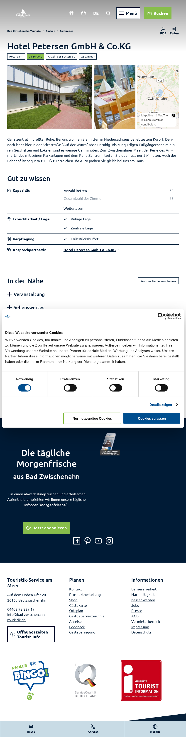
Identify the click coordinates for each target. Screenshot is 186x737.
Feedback (77, 626)
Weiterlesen (73, 208)
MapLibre (147, 115)
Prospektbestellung (85, 594)
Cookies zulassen (152, 418)
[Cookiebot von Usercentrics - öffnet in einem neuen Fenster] (161, 316)
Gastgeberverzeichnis (86, 616)
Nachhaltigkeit (143, 594)
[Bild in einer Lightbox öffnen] (110, 444)
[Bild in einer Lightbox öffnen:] (114, 97)
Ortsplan (76, 610)
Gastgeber (66, 31)
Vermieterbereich (145, 621)
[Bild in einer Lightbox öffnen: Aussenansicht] (49, 97)
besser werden (143, 599)
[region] (158, 97)
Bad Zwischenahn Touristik (24, 31)
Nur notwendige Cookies (92, 418)
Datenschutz (141, 632)
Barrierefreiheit (144, 589)
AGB (135, 616)
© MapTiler (162, 115)
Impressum (140, 626)
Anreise (75, 621)
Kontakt (75, 589)
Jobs (135, 605)
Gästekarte (78, 605)
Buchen (50, 31)
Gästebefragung (82, 632)
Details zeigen (160, 405)
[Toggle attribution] (173, 115)
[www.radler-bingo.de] (30, 680)
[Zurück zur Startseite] (23, 13)
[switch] (70, 388)
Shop (73, 599)
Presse (136, 610)
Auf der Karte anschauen (158, 281)
